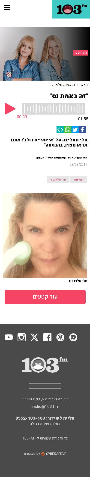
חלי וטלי (80, 52)
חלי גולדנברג (58, 180)
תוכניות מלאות (63, 84)
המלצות (79, 180)
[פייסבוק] (82, 129)
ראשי (83, 84)
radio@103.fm (45, 406)
